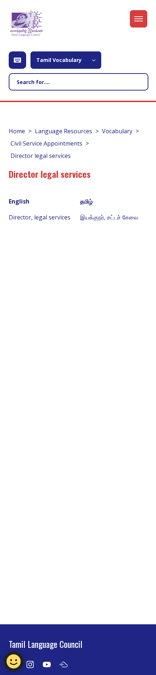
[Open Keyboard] (17, 60)
